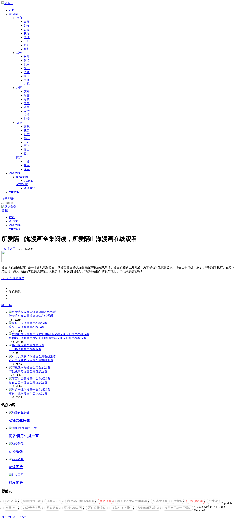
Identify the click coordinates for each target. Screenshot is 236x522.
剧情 (27, 118)
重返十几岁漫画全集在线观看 (28, 393)
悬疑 (27, 33)
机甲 (27, 64)
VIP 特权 (14, 228)
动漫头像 (22, 184)
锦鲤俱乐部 (54, 501)
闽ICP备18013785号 (14, 516)
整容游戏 (52, 507)
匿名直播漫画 (97, 507)
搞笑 (19, 122)
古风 (27, 83)
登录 (11, 198)
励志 (27, 134)
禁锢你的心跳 (32, 501)
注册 (4, 198)
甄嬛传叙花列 (73, 507)
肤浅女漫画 (160, 501)
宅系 (27, 107)
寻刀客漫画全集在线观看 (25, 349)
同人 (27, 149)
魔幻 (27, 48)
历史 (27, 142)
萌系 (27, 103)
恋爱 (27, 91)
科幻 (27, 45)
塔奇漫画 (106, 501)
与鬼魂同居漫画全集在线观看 (28, 371)
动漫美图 (22, 176)
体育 (27, 72)
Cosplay (28, 180)
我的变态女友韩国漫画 (132, 501)
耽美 (27, 130)
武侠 (19, 52)
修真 (27, 76)
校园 (19, 87)
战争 (27, 68)
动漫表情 (29, 188)
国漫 (19, 157)
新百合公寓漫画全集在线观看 (28, 382)
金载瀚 (177, 501)
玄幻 (27, 41)
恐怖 (27, 25)
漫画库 (13, 14)
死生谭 (213, 501)
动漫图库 (15, 173)
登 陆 (4, 210)
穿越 (27, 79)
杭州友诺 (11, 501)
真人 (27, 153)
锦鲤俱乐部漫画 (148, 507)
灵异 (27, 29)
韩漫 (27, 165)
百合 (27, 145)
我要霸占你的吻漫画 (80, 501)
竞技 (27, 60)
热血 (19, 17)
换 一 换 (6, 305)
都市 (27, 138)
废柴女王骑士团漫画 (178, 507)
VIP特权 (14, 191)
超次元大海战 (32, 507)
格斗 (27, 56)
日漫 (27, 161)
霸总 (27, 126)
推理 (27, 37)
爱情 (27, 111)
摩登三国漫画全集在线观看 (26, 327)
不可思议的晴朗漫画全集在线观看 (31, 360)
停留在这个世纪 (122, 507)
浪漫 (27, 114)
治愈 (27, 99)
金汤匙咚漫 (195, 501)
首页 (12, 10)
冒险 (27, 21)
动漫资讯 (9, 248)
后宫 (27, 95)
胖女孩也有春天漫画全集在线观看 (31, 315)
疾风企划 (11, 507)
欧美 (27, 169)
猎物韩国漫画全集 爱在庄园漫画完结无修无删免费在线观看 (47, 338)
